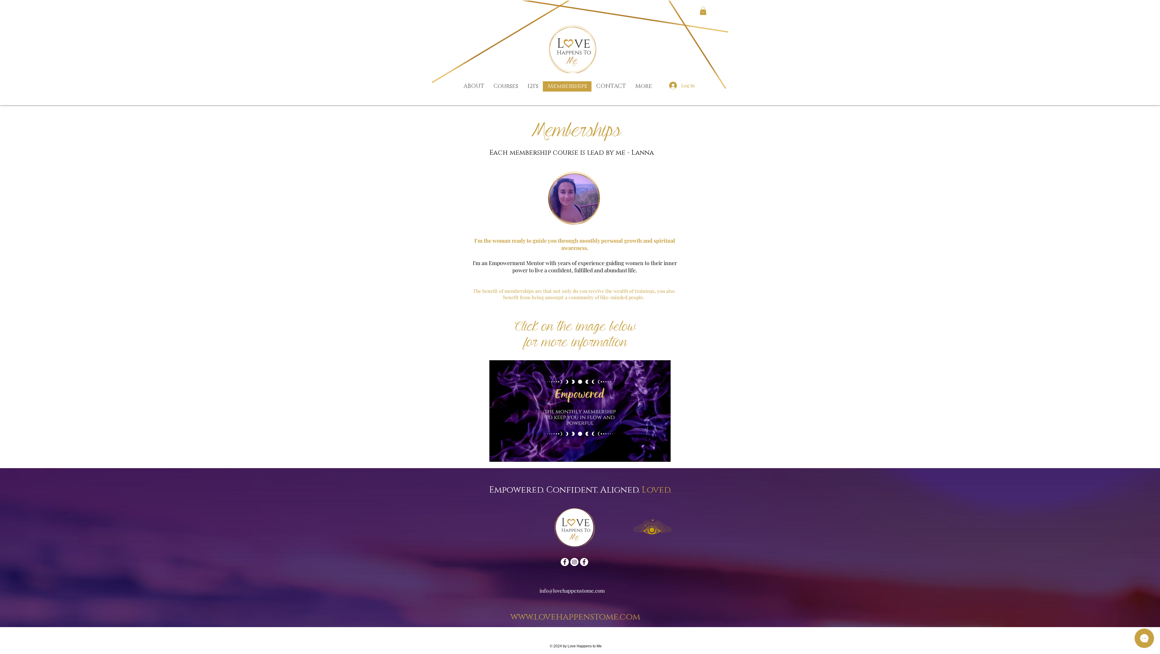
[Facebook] (565, 562)
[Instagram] (574, 562)
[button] (703, 11)
